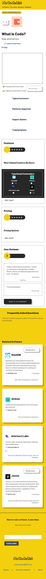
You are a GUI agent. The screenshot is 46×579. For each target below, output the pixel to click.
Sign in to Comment (18, 301)
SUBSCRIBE (11, 543)
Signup (6, 570)
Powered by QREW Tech (23, 564)
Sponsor (21, 7)
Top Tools (13, 7)
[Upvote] (6, 22)
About (40, 570)
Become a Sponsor (23, 570)
